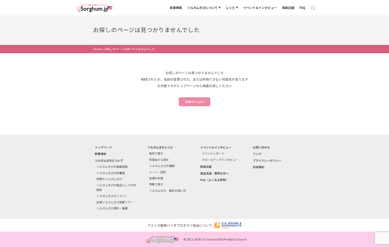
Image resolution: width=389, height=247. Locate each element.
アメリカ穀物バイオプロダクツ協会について (179, 225)
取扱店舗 (288, 7)
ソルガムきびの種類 (162, 166)
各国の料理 (156, 178)
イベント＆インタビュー (260, 7)
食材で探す (156, 153)
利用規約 (258, 167)
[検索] (313, 7)
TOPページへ (194, 101)
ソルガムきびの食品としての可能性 (116, 187)
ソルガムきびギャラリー (112, 196)
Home (97, 49)
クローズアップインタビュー (220, 160)
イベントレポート (213, 153)
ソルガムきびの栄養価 (110, 173)
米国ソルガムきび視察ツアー (114, 202)
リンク (257, 154)
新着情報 (176, 7)
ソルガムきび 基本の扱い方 (167, 190)
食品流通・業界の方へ (214, 173)
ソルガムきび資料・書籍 (112, 208)
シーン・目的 (157, 172)
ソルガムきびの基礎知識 (112, 167)
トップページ (103, 147)
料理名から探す (159, 160)
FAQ (302, 7)
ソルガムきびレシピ (160, 147)
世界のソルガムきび (109, 179)
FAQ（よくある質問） (214, 180)
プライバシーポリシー (267, 160)
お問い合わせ (261, 147)
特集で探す (156, 184)
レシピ (230, 7)
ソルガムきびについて (202, 7)
